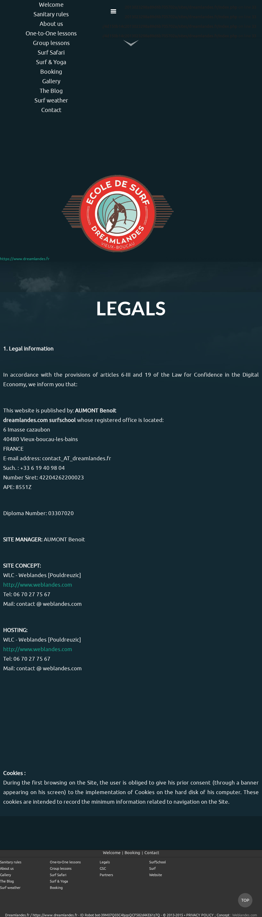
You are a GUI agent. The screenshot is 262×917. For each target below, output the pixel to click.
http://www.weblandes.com (37, 585)
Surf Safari (51, 52)
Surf (152, 868)
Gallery (51, 81)
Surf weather (51, 100)
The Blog (51, 90)
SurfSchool (157, 862)
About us (51, 23)
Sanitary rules (51, 14)
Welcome (51, 4)
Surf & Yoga (51, 62)
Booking (51, 71)
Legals (105, 862)
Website (155, 875)
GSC (103, 868)
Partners (106, 875)
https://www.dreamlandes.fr (25, 259)
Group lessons (51, 43)
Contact (51, 110)
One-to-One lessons (51, 33)
